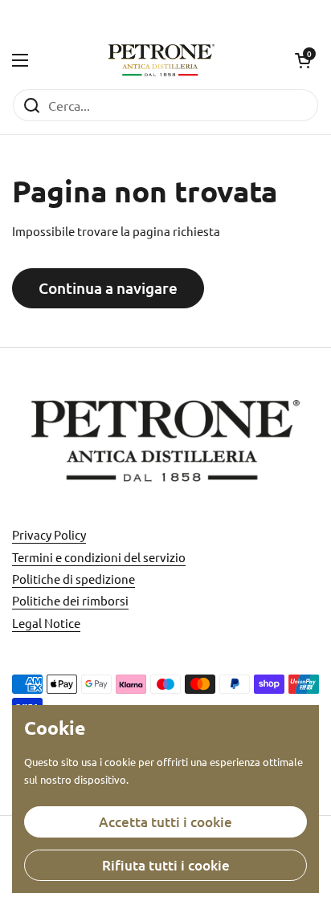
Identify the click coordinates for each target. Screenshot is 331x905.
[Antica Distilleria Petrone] (161, 60)
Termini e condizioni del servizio (99, 557)
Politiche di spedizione (73, 578)
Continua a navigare (108, 288)
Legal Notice (46, 622)
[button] (303, 60)
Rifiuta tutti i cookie (166, 865)
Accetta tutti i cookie (165, 822)
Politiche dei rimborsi (70, 600)
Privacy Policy (49, 534)
